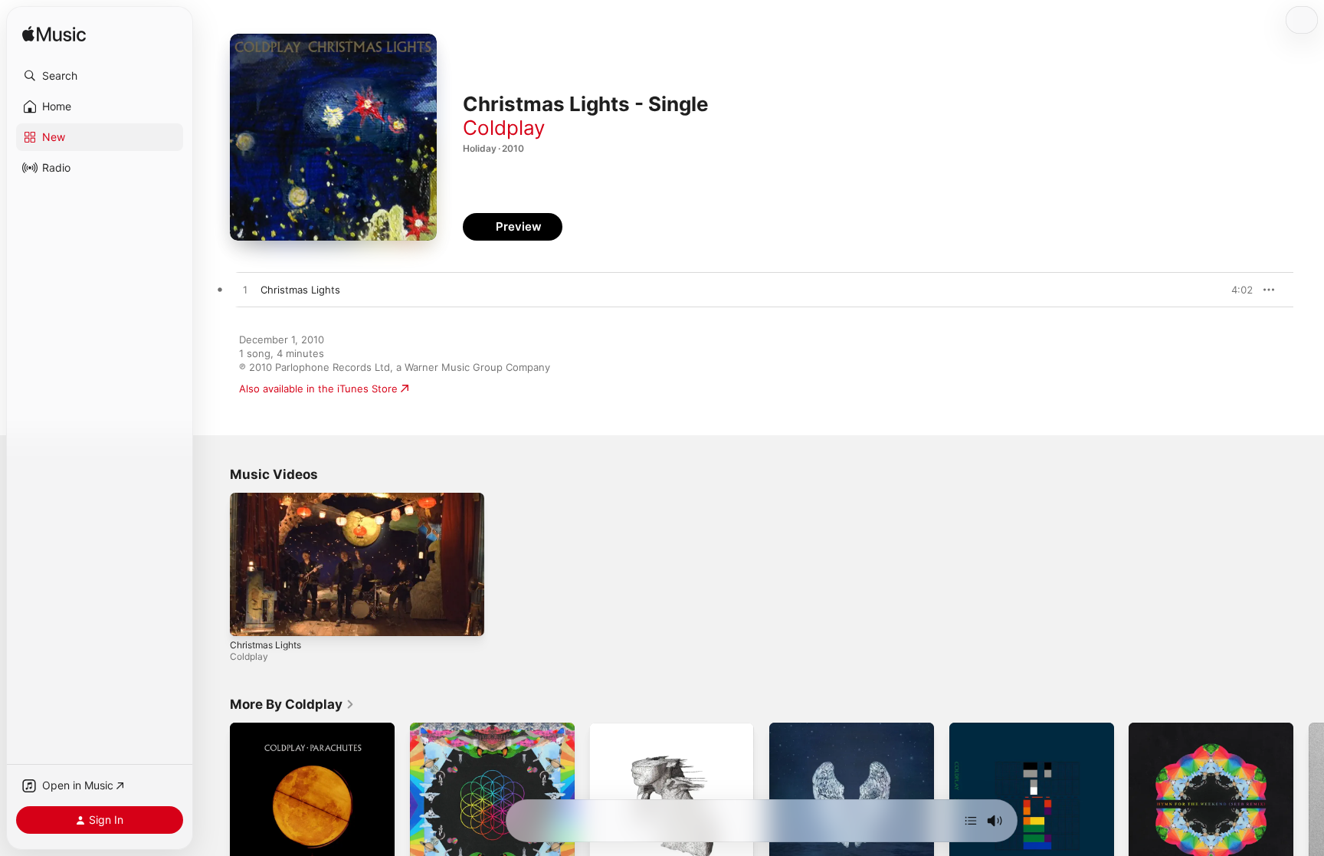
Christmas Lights (265, 645)
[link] (292, 704)
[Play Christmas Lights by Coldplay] (245, 290)
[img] (54, 35)
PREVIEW (1236, 289)
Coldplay (504, 127)
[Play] (249, 616)
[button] (99, 76)
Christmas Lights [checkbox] (300, 290)
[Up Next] (971, 820)
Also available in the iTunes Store (318, 388)
